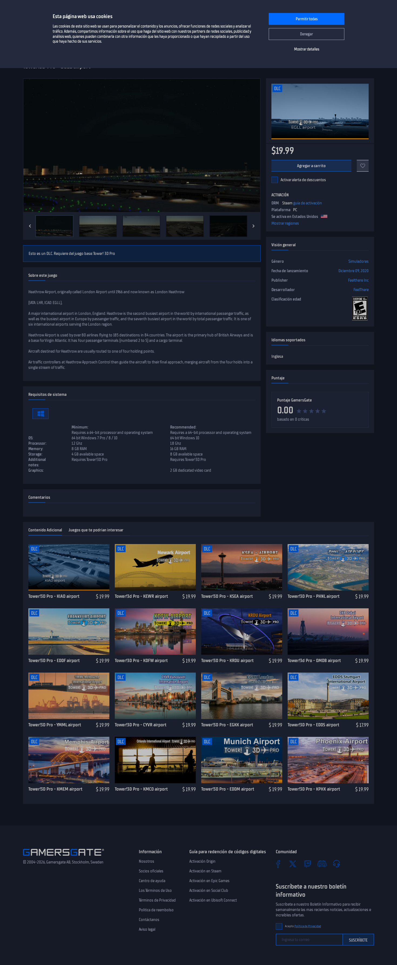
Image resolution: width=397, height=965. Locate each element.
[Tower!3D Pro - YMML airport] (68, 696)
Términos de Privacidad (157, 900)
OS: (30, 438)
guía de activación (307, 203)
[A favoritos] (363, 166)
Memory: (35, 448)
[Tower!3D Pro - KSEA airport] (241, 567)
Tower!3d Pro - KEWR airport (141, 596)
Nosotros (146, 861)
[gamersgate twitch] (307, 863)
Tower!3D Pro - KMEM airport (55, 789)
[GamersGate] (63, 856)
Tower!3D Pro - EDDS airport (313, 725)
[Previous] (30, 226)
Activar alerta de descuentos (303, 180)
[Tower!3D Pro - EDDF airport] (68, 631)
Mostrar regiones (285, 223)
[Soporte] (336, 863)
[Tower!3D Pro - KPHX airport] (328, 760)
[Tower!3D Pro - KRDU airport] (241, 631)
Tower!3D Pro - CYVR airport (140, 725)
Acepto (303, 926)
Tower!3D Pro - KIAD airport (53, 596)
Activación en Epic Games (209, 880)
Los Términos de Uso (155, 890)
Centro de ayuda (152, 880)
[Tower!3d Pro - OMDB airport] (328, 631)
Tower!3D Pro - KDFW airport (141, 660)
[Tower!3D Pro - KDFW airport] (155, 631)
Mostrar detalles (306, 49)
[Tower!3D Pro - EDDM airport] (241, 760)
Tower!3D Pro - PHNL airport (313, 596)
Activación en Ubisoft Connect (213, 900)
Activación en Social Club (208, 890)
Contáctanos (149, 919)
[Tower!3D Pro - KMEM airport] (68, 760)
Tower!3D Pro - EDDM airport (227, 789)
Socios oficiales (151, 871)
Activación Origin (202, 861)
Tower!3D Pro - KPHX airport (314, 789)
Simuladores (358, 261)
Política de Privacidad (307, 926)
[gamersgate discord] (322, 863)
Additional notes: (37, 462)
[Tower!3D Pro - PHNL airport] (328, 567)
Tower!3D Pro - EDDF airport (54, 660)
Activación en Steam (205, 871)
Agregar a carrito (311, 165)
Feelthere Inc (358, 280)
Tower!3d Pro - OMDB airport (314, 660)
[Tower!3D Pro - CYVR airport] (155, 696)
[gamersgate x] (292, 863)
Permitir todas (307, 19)
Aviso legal (147, 929)
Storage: (35, 454)
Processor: (37, 443)
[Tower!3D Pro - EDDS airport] (328, 696)
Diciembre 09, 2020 (353, 271)
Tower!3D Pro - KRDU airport (227, 660)
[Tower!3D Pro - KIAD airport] (68, 567)
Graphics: (36, 470)
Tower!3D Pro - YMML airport (54, 725)
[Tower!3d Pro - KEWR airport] (155, 567)
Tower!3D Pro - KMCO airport (141, 789)
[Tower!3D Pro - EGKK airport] (241, 696)
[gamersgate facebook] (278, 863)
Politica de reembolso (156, 910)
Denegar (306, 34)
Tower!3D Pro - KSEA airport (227, 596)
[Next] (253, 226)
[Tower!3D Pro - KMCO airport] (155, 760)
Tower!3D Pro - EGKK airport (227, 725)
